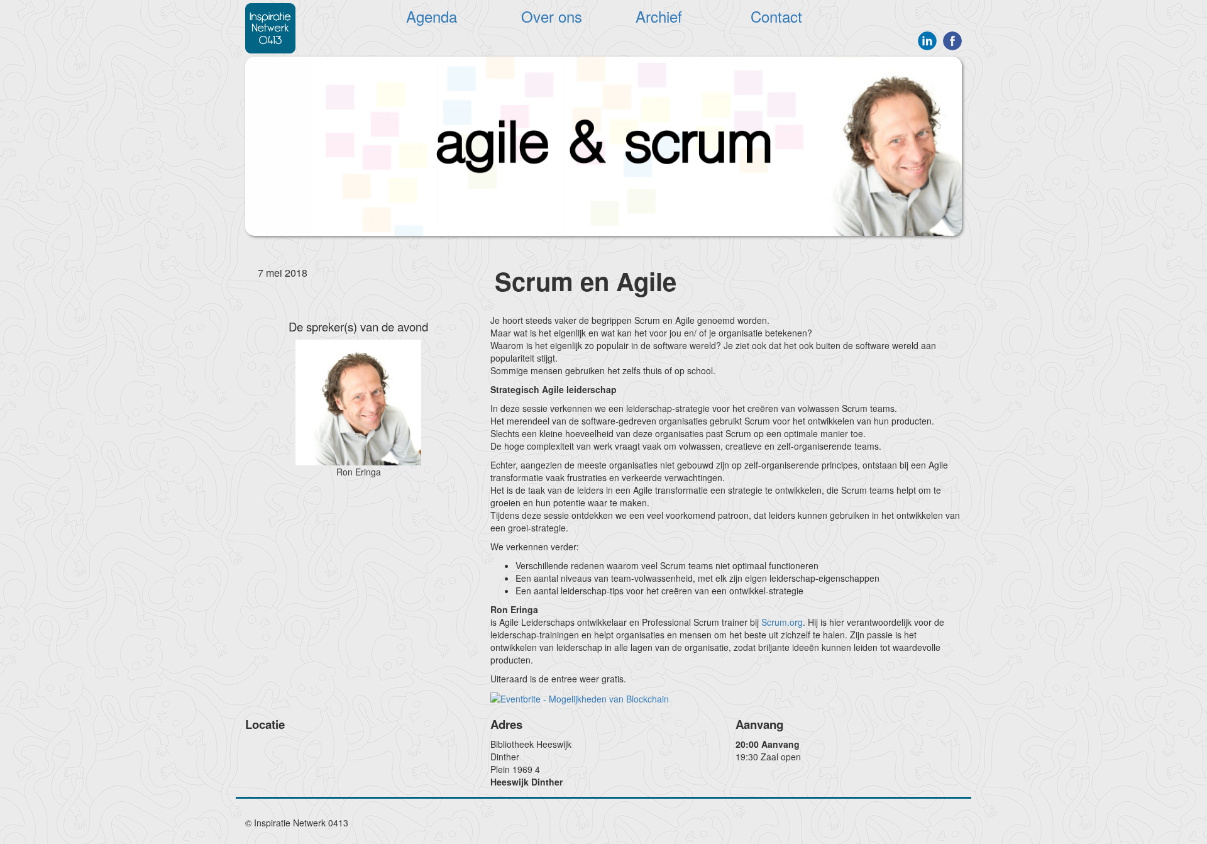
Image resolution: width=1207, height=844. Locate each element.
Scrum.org (782, 622)
